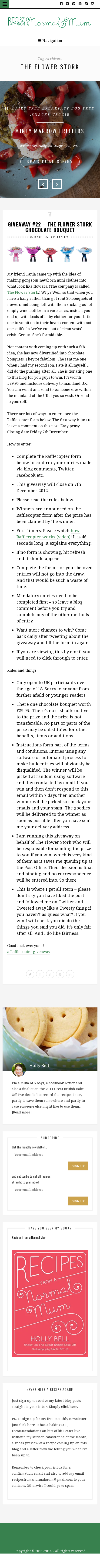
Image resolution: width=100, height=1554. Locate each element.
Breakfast (56, 108)
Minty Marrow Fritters (50, 130)
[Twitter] (67, 3)
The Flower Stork (22, 292)
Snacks (41, 114)
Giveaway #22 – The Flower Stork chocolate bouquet (50, 227)
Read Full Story (50, 161)
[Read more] (22, 1112)
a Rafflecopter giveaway (28, 951)
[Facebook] (61, 3)
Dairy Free (26, 108)
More (38, 237)
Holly (43, 146)
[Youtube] (80, 3)
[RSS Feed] (86, 3)
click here (69, 1406)
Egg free (83, 108)
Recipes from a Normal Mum (29, 1237)
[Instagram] (92, 3)
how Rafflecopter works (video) (48, 534)
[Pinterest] (74, 3)
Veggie (61, 114)
